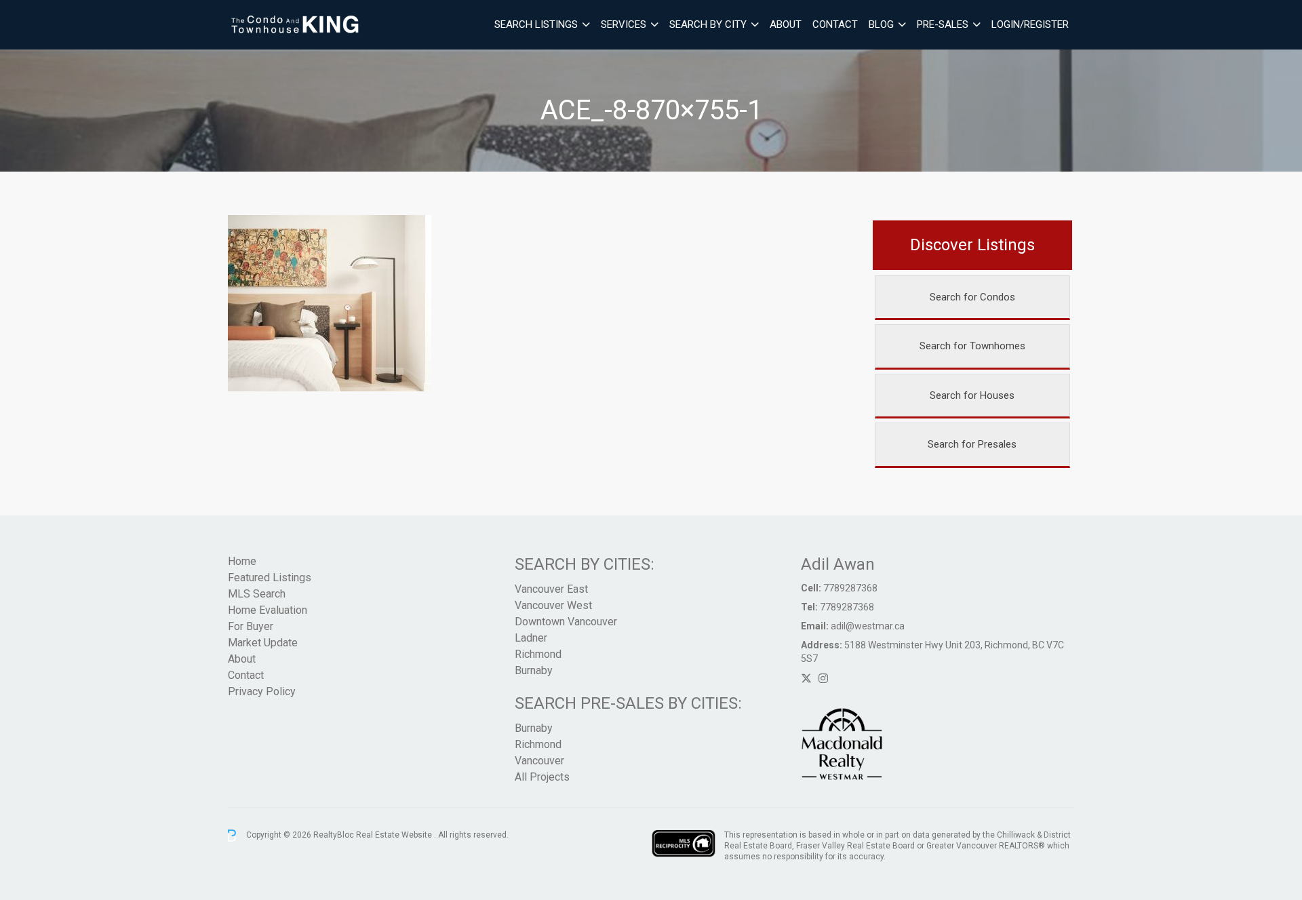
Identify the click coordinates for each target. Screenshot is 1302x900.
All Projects (542, 776)
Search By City (708, 24)
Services (623, 24)
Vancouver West (553, 605)
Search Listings (536, 24)
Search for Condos (972, 297)
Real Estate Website (395, 835)
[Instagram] (823, 678)
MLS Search (256, 593)
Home (242, 561)
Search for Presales (972, 444)
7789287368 (850, 588)
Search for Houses (972, 395)
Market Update (263, 642)
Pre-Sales (942, 24)
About (786, 24)
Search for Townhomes (972, 346)
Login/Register (1030, 24)
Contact (835, 24)
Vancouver (539, 760)
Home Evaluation (267, 610)
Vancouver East (551, 589)
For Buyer (250, 626)
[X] (806, 678)
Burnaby (534, 670)
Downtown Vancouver (566, 621)
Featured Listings (269, 577)
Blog (881, 24)
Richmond (538, 654)
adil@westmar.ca (868, 626)
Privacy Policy (262, 691)
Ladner (531, 637)
